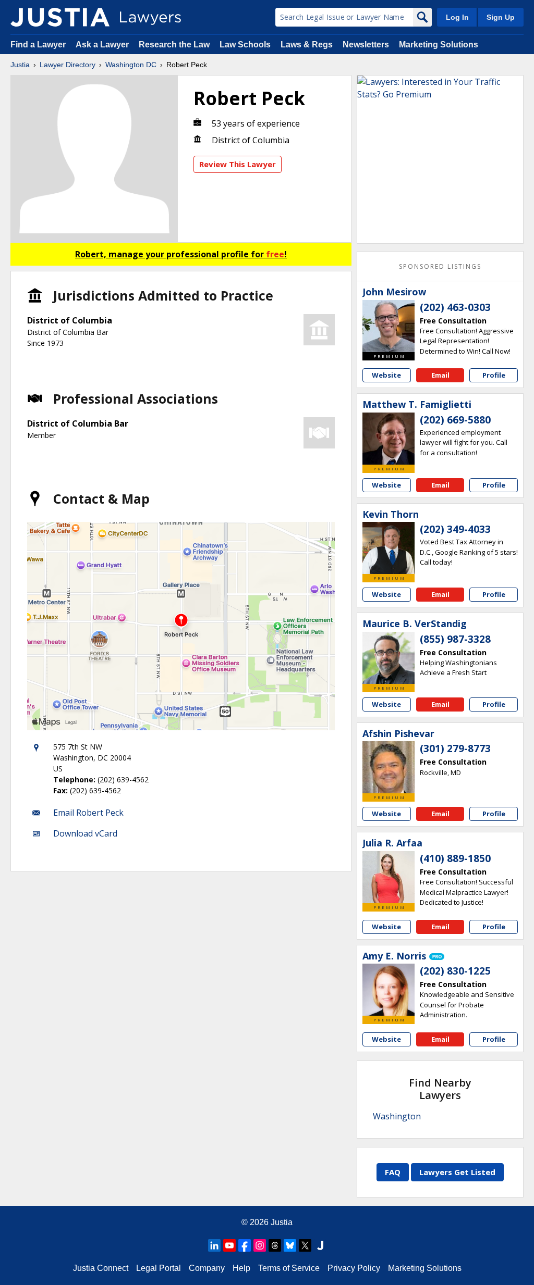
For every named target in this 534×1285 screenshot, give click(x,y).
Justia (20, 64)
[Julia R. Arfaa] (388, 877)
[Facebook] (244, 1245)
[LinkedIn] (214, 1245)
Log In (457, 17)
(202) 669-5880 (455, 420)
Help (241, 1268)
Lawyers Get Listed (457, 1172)
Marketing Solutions (438, 44)
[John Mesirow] (388, 326)
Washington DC (130, 64)
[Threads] (275, 1245)
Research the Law (174, 44)
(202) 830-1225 (455, 971)
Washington (397, 1116)
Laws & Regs (307, 44)
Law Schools (245, 44)
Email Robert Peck (88, 812)
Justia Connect (100, 1268)
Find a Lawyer (38, 44)
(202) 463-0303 (455, 307)
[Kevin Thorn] (388, 548)
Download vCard (85, 833)
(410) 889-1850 (455, 858)
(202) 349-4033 (455, 529)
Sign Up (501, 17)
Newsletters (366, 44)
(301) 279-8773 (455, 748)
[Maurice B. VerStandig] (388, 658)
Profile (493, 375)
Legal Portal (158, 1268)
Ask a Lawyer (103, 44)
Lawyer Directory (67, 64)
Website (386, 375)
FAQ (392, 1172)
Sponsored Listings (440, 266)
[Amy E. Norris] (388, 990)
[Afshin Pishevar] (388, 767)
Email (440, 375)
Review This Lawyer (237, 164)
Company (207, 1268)
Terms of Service (289, 1268)
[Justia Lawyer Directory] (60, 17)
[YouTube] (229, 1245)
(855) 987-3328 (455, 639)
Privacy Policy (353, 1268)
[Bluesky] (290, 1245)
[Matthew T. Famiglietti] (388, 439)
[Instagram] (259, 1245)
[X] (305, 1245)
